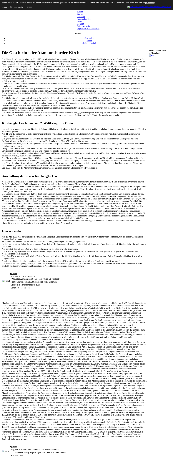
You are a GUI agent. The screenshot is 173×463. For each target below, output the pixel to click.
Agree (29, 7)
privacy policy (150, 3)
